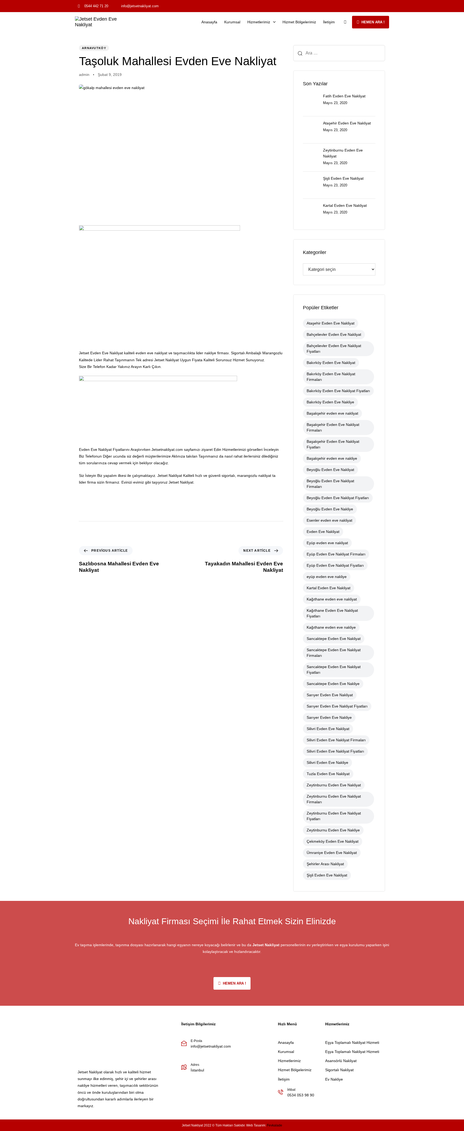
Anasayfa (209, 22)
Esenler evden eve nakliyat (329, 520)
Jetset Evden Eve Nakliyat (101, 353)
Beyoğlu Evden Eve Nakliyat (330, 469)
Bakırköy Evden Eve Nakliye (330, 402)
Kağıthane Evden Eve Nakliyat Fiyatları (332, 613)
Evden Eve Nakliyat (323, 531)
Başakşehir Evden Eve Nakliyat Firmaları (333, 427)
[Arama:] (339, 53)
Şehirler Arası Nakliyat (325, 864)
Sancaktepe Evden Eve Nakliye (333, 683)
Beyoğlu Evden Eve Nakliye (330, 509)
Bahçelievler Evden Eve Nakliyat (334, 334)
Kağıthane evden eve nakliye (331, 627)
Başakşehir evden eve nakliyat (332, 413)
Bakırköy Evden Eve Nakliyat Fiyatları (338, 391)
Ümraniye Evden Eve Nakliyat (332, 852)
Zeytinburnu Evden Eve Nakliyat (334, 785)
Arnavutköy (94, 48)
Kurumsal (232, 22)
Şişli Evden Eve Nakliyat (327, 875)
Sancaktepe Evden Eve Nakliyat (334, 638)
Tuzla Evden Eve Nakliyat (328, 774)
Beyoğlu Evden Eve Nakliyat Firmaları (330, 484)
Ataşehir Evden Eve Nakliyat (330, 323)
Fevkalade (274, 1125)
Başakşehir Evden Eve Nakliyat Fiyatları (333, 444)
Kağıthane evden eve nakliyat (332, 599)
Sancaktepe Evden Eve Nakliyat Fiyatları (334, 670)
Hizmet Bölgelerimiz (299, 22)
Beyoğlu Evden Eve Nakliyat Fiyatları (338, 498)
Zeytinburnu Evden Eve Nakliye (333, 830)
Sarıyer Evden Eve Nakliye (329, 717)
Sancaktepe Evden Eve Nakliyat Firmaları (334, 653)
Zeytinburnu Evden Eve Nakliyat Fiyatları (334, 816)
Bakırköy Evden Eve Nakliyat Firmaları (331, 377)
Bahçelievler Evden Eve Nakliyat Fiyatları (334, 348)
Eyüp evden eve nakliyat (327, 543)
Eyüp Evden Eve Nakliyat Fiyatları (335, 565)
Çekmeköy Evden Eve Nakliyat (332, 841)
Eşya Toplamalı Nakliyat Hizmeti (352, 1042)
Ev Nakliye (334, 1079)
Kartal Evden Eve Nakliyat (328, 588)
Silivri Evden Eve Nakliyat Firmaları (336, 740)
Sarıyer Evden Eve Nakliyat (330, 695)
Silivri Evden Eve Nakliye (327, 762)
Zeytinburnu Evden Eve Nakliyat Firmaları (334, 799)
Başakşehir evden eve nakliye (332, 458)
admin (84, 74)
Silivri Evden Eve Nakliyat (328, 729)
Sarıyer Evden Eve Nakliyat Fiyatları (337, 706)
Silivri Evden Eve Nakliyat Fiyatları (335, 751)
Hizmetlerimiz (258, 22)
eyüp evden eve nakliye (327, 576)
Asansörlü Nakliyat (341, 1061)
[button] (345, 22)
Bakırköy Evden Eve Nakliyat (331, 362)
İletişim (329, 22)
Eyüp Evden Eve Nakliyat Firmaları (336, 554)
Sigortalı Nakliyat (339, 1070)
